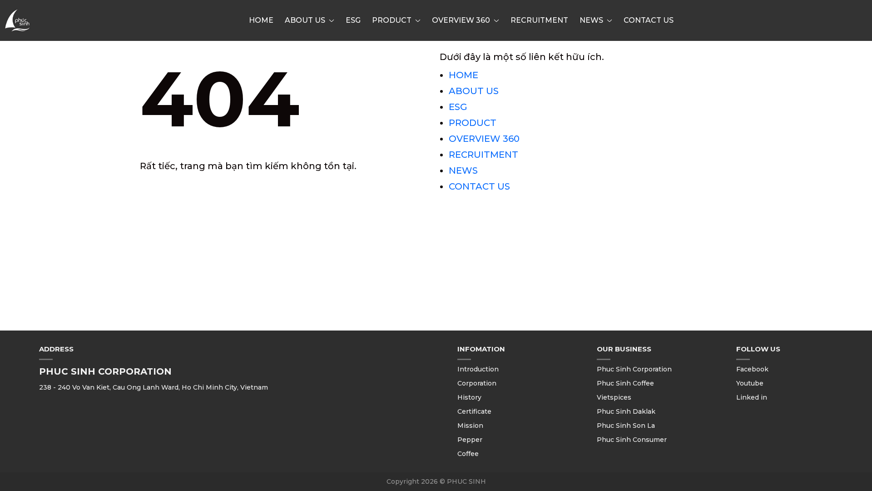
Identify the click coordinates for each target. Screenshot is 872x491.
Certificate (474, 411)
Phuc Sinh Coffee (625, 383)
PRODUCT (391, 20)
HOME (261, 20)
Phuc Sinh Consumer (632, 440)
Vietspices (614, 397)
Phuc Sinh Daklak (626, 411)
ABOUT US (305, 20)
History (469, 397)
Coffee (468, 454)
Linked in (751, 397)
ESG (353, 20)
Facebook (752, 369)
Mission (470, 425)
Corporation (476, 383)
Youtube (749, 383)
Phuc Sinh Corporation (634, 369)
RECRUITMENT (539, 20)
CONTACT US (649, 20)
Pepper (469, 440)
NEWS (591, 20)
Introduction (478, 369)
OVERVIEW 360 (461, 20)
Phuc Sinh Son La (626, 425)
